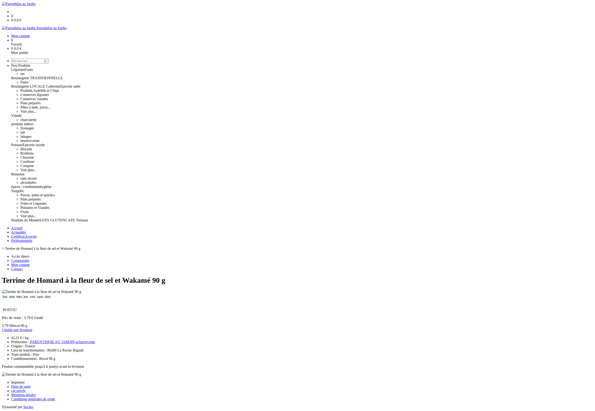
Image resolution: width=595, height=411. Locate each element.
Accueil (17, 228)
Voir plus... (28, 111)
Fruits (29, 70)
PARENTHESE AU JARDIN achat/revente (62, 342)
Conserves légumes (34, 95)
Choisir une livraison (17, 330)
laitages (25, 136)
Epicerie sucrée (34, 145)
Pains (24, 82)
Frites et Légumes (33, 203)
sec (22, 74)
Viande (16, 116)
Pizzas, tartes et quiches (37, 195)
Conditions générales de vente (33, 399)
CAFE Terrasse (76, 220)
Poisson (17, 145)
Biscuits (26, 149)
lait (22, 132)
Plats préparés (30, 103)
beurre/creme (30, 141)
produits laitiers (22, 124)
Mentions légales (23, 395)
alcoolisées (28, 182)
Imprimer (18, 382)
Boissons (17, 174)
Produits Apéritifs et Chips (39, 90)
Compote (27, 166)
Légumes (18, 70)
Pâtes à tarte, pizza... (35, 107)
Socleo (28, 407)
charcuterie (28, 120)
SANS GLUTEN (52, 220)
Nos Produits (20, 65)
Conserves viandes (34, 99)
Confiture (27, 162)
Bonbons (27, 153)
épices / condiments (25, 187)
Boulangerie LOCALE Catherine (35, 86)
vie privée (18, 391)
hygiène (45, 187)
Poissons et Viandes (35, 208)
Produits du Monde (25, 220)
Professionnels (21, 241)
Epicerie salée (70, 86)
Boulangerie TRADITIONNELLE (37, 78)
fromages (27, 128)
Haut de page (21, 386)
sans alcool (28, 178)
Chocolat (27, 157)
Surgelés (17, 191)
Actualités (18, 232)
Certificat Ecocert (24, 236)
